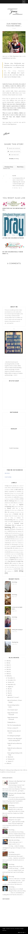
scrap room (13, 553)
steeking (20, 557)
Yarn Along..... (12, 829)
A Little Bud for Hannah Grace (16, 817)
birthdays (19, 491)
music (18, 538)
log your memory (17, 531)
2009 (7, 676)
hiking (12, 517)
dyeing (15, 506)
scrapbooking (20, 554)
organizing (7, 542)
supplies (6, 559)
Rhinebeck (13, 552)
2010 (7, 673)
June (9, 691)
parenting (16, 158)
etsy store (21, 506)
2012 (7, 669)
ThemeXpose (17, 928)
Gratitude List (17, 514)
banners (7, 489)
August (9, 686)
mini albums (9, 535)
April (9, 695)
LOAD (9, 531)
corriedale (11, 499)
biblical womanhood (9, 491)
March (9, 757)
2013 (7, 667)
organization (19, 540)
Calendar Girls (14, 495)
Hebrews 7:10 (20, 67)
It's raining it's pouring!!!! (13, 735)
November (10, 680)
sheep (20, 555)
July (9, 688)
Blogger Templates (6, 928)
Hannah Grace (8, 516)
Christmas (21, 497)
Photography (15, 544)
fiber (17, 508)
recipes (6, 550)
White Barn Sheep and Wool (12, 567)
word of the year (18, 569)
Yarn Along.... (11, 805)
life (5, 531)
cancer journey (8, 497)
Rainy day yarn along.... (14, 840)
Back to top (21, 932)
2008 (7, 763)
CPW (18, 500)
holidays (19, 517)
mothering (20, 537)
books (19, 493)
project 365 (20, 546)
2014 (7, 665)
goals (17, 512)
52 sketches (14, 485)
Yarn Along (14, 582)
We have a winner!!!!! (12, 728)
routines (21, 552)
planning (13, 546)
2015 (7, 663)
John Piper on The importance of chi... (14, 209)
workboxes (9, 571)
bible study (18, 489)
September (10, 684)
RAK (21, 548)
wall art (6, 565)
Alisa (14, 175)
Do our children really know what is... (13, 252)
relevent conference (13, 550)
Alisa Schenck (7, 473)
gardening (12, 512)
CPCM (16, 499)
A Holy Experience (12, 124)
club (7, 499)
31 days (7, 485)
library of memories (17, 529)
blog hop (7, 493)
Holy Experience (14, 56)
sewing (8, 555)
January (10, 761)
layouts (7, 529)
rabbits (16, 548)
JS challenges (18, 525)
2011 (7, 671)
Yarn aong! (11, 876)
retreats (20, 550)
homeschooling (9, 519)
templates (12, 559)
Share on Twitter (15, 151)
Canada (20, 495)
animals (21, 487)
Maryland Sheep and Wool (17, 533)
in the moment (14, 521)
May (9, 693)
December (10, 678)
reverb (6, 552)
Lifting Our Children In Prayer (13, 238)
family (9, 508)
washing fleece (13, 565)
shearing (14, 555)
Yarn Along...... (12, 887)
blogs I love (13, 493)
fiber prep (14, 510)
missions (15, 535)
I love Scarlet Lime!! (12, 710)
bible (12, 489)
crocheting (20, 502)
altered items (15, 487)
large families (19, 527)
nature (22, 538)
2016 (7, 660)
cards (15, 497)
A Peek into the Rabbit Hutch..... (17, 608)
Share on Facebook (14, 148)
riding (17, 552)
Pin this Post (15, 154)
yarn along (18, 571)
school (7, 554)
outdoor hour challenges (17, 542)
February (10, 759)
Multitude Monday (10, 538)
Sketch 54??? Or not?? (13, 697)
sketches (6, 557)
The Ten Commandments (14, 725)
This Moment (11, 561)
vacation (14, 563)
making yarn (8, 533)
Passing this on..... (12, 722)
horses (16, 519)
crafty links (13, 502)
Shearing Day (15, 642)
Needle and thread (10, 540)
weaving (21, 565)
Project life (9, 548)
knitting (8, 527)
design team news (10, 504)
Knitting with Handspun (17, 629)
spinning (12, 557)
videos (20, 563)
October (10, 682)
